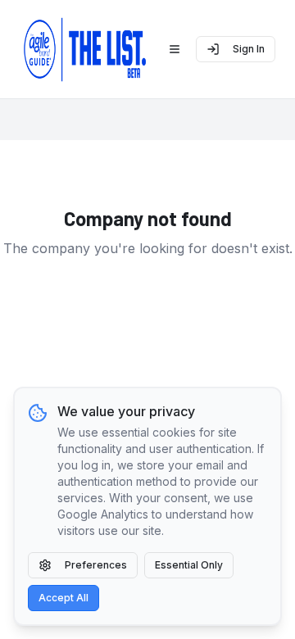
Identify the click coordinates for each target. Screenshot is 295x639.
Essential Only (189, 565)
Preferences (96, 565)
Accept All (63, 597)
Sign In (249, 49)
